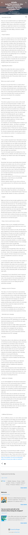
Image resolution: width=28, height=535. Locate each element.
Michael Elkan (17, 532)
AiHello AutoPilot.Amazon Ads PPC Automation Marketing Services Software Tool (14, 5)
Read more (24, 488)
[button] (26, 17)
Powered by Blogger (15, 529)
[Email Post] (5, 464)
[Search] (26, 3)
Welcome (4, 492)
